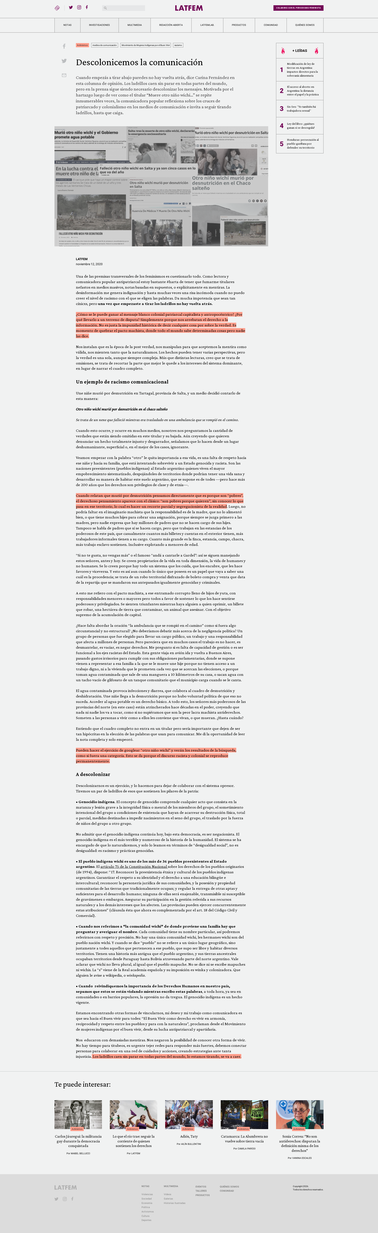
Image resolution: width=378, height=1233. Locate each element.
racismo (178, 45)
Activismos (82, 45)
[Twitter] (71, 7)
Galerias (168, 1198)
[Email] (64, 76)
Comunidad (271, 25)
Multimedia (135, 25)
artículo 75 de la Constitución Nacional (134, 866)
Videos (167, 1194)
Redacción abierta (171, 25)
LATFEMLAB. (207, 25)
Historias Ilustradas (175, 1203)
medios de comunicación (105, 45)
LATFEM (82, 259)
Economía (147, 1203)
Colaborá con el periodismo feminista (298, 8)
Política (146, 1207)
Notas (67, 25)
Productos (239, 25)
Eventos (201, 1186)
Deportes (146, 1220)
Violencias (147, 1194)
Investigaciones (99, 25)
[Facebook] (87, 7)
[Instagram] (79, 7)
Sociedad (147, 1198)
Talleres (201, 1190)
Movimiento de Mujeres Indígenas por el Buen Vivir (146, 45)
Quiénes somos (305, 25)
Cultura (145, 1216)
